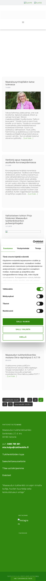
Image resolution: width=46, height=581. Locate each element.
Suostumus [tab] (8, 248)
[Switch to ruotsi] (38, 2)
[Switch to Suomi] (28, 2)
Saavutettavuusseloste (13, 461)
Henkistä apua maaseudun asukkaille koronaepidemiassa (20, 161)
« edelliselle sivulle (11, 399)
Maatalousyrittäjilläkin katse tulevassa (19, 83)
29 (11, 404)
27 (41, 399)
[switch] (40, 296)
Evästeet (6, 475)
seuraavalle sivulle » (23, 404)
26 (35, 399)
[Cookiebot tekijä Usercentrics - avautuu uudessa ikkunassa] (33, 241)
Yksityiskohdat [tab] (23, 248)
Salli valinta (23, 329)
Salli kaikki (23, 322)
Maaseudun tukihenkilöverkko (23, 15)
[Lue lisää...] (28, 138)
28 (5, 404)
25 (30, 399)
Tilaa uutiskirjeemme (13, 468)
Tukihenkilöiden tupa (13, 454)
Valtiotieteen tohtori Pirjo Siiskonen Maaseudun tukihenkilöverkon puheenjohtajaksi (18, 219)
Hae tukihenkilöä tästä (23, 578)
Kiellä (23, 337)
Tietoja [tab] (38, 248)
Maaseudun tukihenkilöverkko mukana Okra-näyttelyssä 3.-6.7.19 (22, 356)
